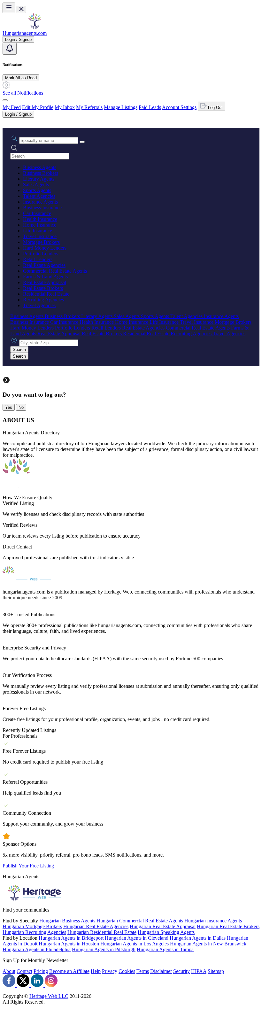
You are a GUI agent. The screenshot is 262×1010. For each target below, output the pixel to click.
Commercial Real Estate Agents (55, 271)
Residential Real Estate (46, 294)
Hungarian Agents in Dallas (198, 938)
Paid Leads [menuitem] (150, 107)
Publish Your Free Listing (28, 865)
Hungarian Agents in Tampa (165, 949)
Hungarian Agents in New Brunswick (208, 943)
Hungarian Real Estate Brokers (228, 926)
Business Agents (39, 167)
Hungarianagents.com (25, 33)
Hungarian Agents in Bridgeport (71, 938)
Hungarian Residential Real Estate (101, 932)
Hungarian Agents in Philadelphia (37, 949)
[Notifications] (10, 49)
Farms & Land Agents (45, 276)
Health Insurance (40, 219)
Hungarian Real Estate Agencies (95, 926)
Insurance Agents (40, 202)
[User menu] (5, 100)
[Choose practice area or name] (82, 142)
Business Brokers (40, 173)
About (9, 971)
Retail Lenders (37, 259)
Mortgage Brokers (41, 242)
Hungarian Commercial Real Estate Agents (139, 920)
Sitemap (216, 971)
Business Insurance (42, 207)
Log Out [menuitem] (215, 107)
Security (181, 971)
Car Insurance (37, 213)
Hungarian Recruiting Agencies (34, 932)
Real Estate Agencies (44, 265)
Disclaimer (161, 971)
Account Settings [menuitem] (179, 107)
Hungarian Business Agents (67, 920)
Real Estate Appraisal (44, 282)
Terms (142, 971)
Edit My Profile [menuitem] (37, 107)
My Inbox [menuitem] (65, 107)
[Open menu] (9, 8)
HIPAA (198, 971)
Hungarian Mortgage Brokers (32, 926)
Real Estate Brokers (43, 288)
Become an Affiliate (69, 971)
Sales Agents (36, 184)
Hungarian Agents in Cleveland (136, 938)
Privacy (109, 971)
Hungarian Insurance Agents (213, 920)
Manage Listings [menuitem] (120, 107)
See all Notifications (23, 93)
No (21, 407)
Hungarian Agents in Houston (69, 943)
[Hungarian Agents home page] (34, 27)
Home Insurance (39, 225)
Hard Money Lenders (44, 248)
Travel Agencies (39, 305)
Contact (24, 971)
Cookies (127, 971)
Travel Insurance (40, 236)
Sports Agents (37, 190)
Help (96, 971)
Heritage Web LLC (48, 996)
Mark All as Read (21, 77)
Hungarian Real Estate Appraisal (163, 926)
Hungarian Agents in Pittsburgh (103, 949)
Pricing (41, 971)
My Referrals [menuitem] (89, 107)
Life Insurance (37, 230)
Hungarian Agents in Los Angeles (134, 943)
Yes (8, 407)
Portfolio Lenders (40, 253)
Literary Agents (38, 179)
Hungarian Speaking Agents (166, 932)
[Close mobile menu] (21, 9)
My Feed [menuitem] (12, 107)
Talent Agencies (39, 196)
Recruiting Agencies (43, 299)
